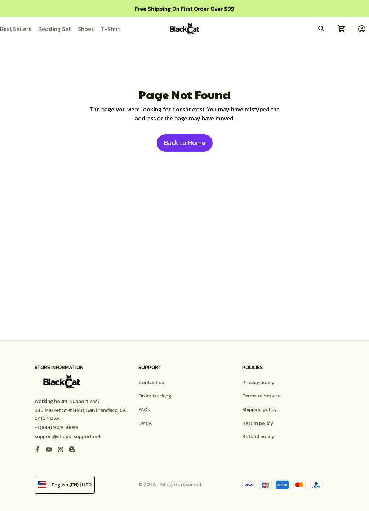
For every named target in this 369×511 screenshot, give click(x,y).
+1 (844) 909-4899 (56, 427)
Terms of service (261, 396)
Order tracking (154, 396)
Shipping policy (259, 409)
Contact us (151, 382)
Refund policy (258, 436)
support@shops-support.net (68, 436)
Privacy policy (258, 382)
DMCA (145, 423)
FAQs (144, 409)
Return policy (257, 423)
